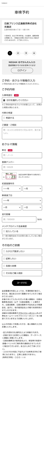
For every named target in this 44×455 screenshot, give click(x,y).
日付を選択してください (17, 100)
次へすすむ (22, 283)
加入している (11, 231)
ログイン (22, 70)
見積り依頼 (10, 266)
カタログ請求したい (15, 251)
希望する (9, 118)
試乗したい (10, 259)
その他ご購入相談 (13, 273)
